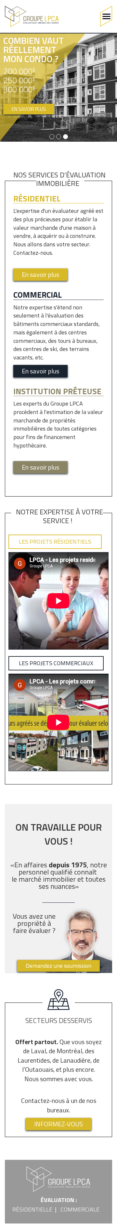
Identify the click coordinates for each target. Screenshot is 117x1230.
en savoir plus (29, 109)
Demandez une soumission (58, 965)
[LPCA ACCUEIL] (32, 16)
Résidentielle (32, 1209)
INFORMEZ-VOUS (58, 1124)
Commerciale (79, 1209)
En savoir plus (40, 274)
